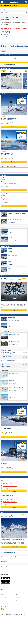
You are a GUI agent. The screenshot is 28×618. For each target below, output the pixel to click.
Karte (3, 51)
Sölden (2, 177)
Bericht (13, 189)
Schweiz (2, 496)
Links (16, 594)
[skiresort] (14, 2)
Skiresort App (4, 574)
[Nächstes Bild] (26, 80)
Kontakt (2, 594)
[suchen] (26, 2)
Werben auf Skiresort (6, 604)
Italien (2, 480)
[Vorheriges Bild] (2, 80)
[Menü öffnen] (2, 2)
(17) (5, 36)
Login (16, 600)
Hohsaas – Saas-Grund (7, 495)
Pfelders (3, 479)
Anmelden (3, 561)
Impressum (3, 597)
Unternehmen (18, 597)
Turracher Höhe (5, 193)
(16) (5, 34)
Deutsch (6, 589)
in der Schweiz (10, 154)
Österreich (3, 179)
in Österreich (9, 119)
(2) (6, 32)
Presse (2, 600)
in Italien (8, 429)
